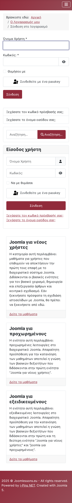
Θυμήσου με (17, 71)
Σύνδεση (12, 94)
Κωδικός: (11, 55)
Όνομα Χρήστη (15, 39)
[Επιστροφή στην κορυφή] (65, 496)
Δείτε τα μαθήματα (23, 314)
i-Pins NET (27, 485)
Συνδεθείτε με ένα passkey (39, 81)
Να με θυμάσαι (22, 183)
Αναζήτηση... (53, 134)
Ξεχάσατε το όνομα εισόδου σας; (30, 120)
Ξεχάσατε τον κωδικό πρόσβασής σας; (34, 112)
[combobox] (22, 134)
